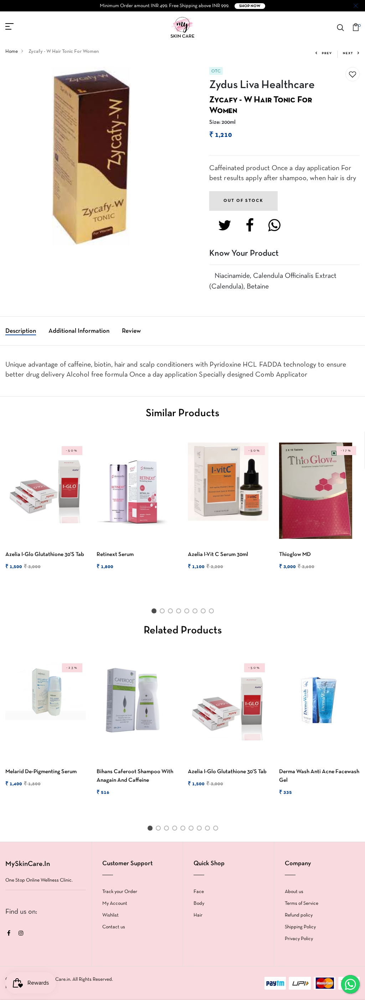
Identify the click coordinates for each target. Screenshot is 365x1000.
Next (348, 53)
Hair (198, 915)
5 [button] (188, 612)
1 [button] (155, 612)
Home (11, 51)
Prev (327, 53)
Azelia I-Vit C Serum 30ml (218, 554)
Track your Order (119, 891)
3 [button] (171, 612)
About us (294, 891)
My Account (114, 903)
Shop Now (250, 6)
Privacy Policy (299, 939)
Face (199, 891)
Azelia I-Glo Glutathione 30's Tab (44, 554)
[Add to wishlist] (352, 74)
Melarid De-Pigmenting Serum (41, 771)
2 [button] (163, 612)
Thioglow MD (295, 554)
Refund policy (299, 915)
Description (20, 331)
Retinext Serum (115, 554)
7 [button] (204, 612)
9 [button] (217, 829)
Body (199, 903)
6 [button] (196, 612)
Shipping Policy (300, 927)
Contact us (113, 927)
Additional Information (78, 331)
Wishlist (110, 915)
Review (131, 331)
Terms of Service (301, 903)
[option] (45, 512)
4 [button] (180, 612)
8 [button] (212, 612)
